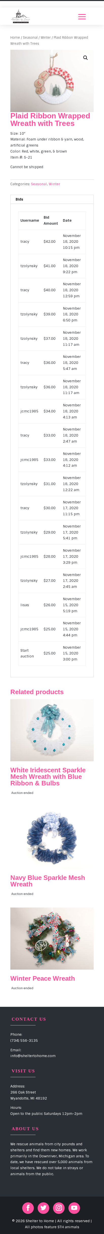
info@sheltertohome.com (33, 1056)
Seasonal (30, 37)
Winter (46, 37)
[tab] (52, 199)
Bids (19, 199)
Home (15, 37)
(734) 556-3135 (24, 1040)
